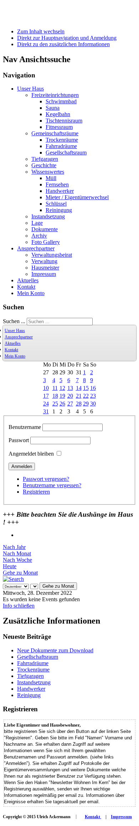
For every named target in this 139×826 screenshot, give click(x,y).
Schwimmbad (61, 101)
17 (46, 396)
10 (46, 388)
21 (79, 396)
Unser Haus (30, 89)
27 (70, 404)
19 (62, 396)
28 (79, 404)
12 (62, 388)
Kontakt (26, 287)
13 (70, 388)
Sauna (53, 108)
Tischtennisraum (64, 121)
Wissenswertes (47, 172)
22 (86, 396)
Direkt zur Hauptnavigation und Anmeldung (67, 38)
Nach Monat (17, 553)
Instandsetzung (48, 216)
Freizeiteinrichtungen (55, 95)
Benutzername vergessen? (52, 485)
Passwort (19, 440)
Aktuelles (27, 280)
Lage (37, 223)
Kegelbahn (58, 114)
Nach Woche (17, 560)
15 (86, 388)
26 (62, 404)
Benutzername (25, 427)
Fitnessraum (59, 127)
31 (46, 411)
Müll (51, 178)
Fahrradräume (61, 146)
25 (55, 404)
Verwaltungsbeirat (51, 255)
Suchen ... (14, 321)
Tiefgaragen (44, 159)
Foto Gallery (45, 242)
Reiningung (59, 210)
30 (93, 404)
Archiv (39, 236)
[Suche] (13, 579)
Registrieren (36, 492)
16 (93, 388)
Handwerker (60, 191)
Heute (9, 566)
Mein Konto (31, 293)
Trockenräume (62, 140)
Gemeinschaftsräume (54, 133)
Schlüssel (56, 204)
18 (55, 396)
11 (55, 388)
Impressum (43, 274)
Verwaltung (44, 261)
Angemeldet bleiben (31, 454)
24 (46, 404)
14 (79, 388)
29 (86, 404)
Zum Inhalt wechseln (41, 31)
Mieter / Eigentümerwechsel (77, 197)
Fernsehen (57, 184)
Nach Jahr (14, 547)
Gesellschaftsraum (66, 153)
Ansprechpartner (36, 248)
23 (93, 396)
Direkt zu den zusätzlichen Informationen (63, 44)
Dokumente (44, 229)
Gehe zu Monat (20, 573)
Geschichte (43, 165)
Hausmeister (45, 268)
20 (70, 396)
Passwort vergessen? (46, 479)
